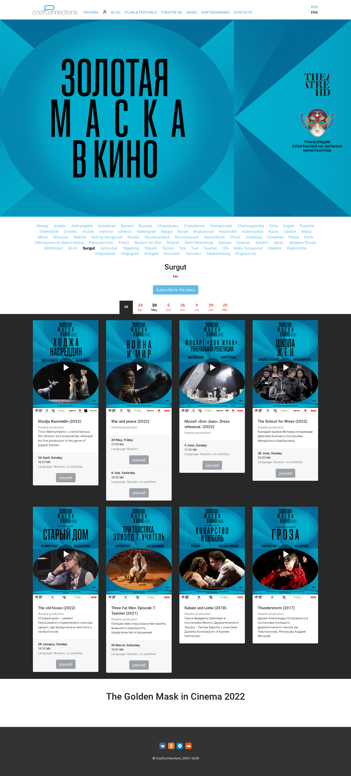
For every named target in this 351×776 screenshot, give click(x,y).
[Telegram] (180, 746)
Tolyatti (150, 248)
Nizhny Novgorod (106, 237)
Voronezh (171, 253)
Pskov (123, 242)
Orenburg (254, 237)
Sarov (279, 242)
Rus (314, 7)
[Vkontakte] (162, 746)
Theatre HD (171, 12)
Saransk (243, 242)
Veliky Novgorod (248, 248)
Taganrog (131, 248)
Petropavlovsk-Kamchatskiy (59, 242)
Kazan (183, 231)
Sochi (73, 248)
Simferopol (53, 248)
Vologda (151, 253)
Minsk (43, 237)
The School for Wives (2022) (282, 421)
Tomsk (168, 248)
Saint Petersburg (198, 242)
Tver (194, 248)
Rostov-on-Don (148, 242)
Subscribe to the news (175, 290)
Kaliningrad (146, 231)
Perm (308, 237)
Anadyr (60, 226)
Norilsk (133, 237)
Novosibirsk (214, 237)
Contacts (243, 12)
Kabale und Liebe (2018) (205, 608)
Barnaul (127, 226)
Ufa (225, 248)
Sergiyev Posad (302, 242)
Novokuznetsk (157, 237)
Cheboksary (168, 226)
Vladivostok (297, 248)
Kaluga (166, 231)
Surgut (89, 248)
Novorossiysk (187, 237)
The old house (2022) (56, 608)
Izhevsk (125, 231)
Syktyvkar (108, 248)
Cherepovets (221, 226)
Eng (314, 12)
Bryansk (145, 226)
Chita (273, 226)
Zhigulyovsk (245, 253)
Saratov (262, 242)
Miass (306, 231)
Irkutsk (88, 231)
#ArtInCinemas (215, 12)
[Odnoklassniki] (171, 746)
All (126, 307)
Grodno (70, 231)
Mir (175, 276)
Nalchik (79, 237)
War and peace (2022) (130, 421)
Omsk (235, 237)
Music (191, 12)
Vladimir (274, 248)
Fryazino (307, 226)
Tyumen (210, 248)
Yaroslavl (193, 253)
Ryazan (173, 242)
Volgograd (130, 253)
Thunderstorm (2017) (276, 608)
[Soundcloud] (188, 746)
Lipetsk (290, 231)
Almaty (42, 226)
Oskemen (275, 237)
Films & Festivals (141, 12)
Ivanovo (106, 231)
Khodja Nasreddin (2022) (59, 421)
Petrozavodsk (101, 242)
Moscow (60, 237)
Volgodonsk (105, 253)
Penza (294, 237)
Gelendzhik (49, 231)
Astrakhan (107, 226)
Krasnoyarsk (253, 231)
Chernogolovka (250, 226)
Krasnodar (228, 231)
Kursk (274, 231)
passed (65, 477)
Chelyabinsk (194, 226)
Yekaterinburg (218, 253)
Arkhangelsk (82, 226)
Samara (224, 242)
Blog (116, 12)
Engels (289, 226)
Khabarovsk (203, 231)
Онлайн (90, 12)
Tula (182, 248)
